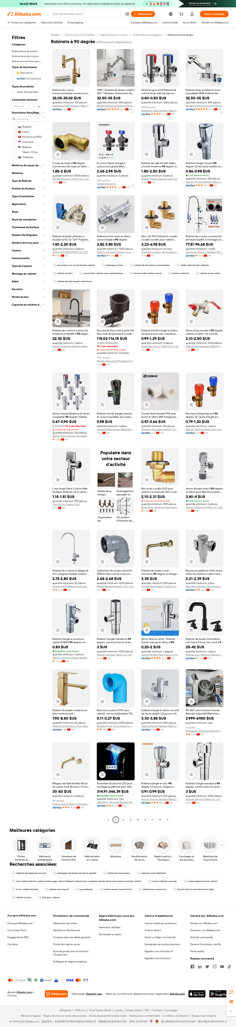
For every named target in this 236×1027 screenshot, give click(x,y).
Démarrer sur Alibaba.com (205, 930)
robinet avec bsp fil (59, 889)
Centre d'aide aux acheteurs (161, 923)
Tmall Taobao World (100, 1010)
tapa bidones (86, 889)
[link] (231, 992)
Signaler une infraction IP (159, 951)
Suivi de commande (201, 937)
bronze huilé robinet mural (147, 273)
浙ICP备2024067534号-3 (212, 1021)
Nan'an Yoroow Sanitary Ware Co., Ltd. (204, 181)
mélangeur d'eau (114, 265)
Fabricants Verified (109, 927)
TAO (146, 1010)
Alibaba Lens (24, 992)
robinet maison (23, 897)
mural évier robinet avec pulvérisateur (103, 273)
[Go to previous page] (108, 819)
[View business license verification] (151, 1021)
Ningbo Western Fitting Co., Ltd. (70, 178)
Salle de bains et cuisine (114, 34)
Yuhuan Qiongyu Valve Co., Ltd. (114, 654)
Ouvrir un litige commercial (160, 937)
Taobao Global (133, 1010)
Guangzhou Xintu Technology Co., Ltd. (160, 252)
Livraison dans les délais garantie (72, 937)
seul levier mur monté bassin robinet (76, 265)
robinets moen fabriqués (153, 873)
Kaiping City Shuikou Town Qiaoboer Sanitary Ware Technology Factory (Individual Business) (71, 726)
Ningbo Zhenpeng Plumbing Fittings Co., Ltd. (116, 361)
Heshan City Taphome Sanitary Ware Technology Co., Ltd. (204, 654)
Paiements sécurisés (65, 923)
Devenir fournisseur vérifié (205, 944)
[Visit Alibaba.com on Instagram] (214, 966)
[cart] (182, 14)
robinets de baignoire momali (31, 873)
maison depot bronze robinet (203, 881)
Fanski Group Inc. (107, 183)
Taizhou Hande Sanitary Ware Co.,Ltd (160, 726)
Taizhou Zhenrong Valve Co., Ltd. (204, 507)
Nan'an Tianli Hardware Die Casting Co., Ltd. (204, 429)
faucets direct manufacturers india (195, 889)
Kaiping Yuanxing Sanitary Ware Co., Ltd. (71, 346)
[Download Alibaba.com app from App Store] (197, 994)
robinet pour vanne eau (154, 889)
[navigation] (28, 427)
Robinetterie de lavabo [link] (180, 34)
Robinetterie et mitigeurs (147, 34)
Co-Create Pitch (16, 930)
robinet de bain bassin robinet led (74, 281)
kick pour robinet (51, 897)
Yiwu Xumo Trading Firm (66, 504)
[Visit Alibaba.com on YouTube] (222, 966)
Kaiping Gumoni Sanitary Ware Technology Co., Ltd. (71, 105)
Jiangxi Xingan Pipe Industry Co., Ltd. (160, 654)
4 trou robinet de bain (27, 889)
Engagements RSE (18, 937)
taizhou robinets (180, 273)
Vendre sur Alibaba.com (203, 923)
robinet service (65, 273)
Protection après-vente (66, 944)
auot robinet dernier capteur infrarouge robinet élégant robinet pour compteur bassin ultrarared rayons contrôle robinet (78, 881)
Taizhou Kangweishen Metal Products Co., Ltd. (204, 346)
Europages (171, 1010)
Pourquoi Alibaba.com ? (20, 923)
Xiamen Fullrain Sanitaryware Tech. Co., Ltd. (160, 178)
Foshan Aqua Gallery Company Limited (71, 804)
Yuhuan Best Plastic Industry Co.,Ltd (160, 586)
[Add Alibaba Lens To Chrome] (56, 994)
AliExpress (65, 1010)
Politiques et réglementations (70, 961)
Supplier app (94, 993)
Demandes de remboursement (162, 944)
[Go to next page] (167, 819)
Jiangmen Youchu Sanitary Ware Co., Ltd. (204, 252)
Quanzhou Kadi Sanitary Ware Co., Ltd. (160, 110)
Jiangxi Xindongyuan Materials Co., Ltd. (116, 429)
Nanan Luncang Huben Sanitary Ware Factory (71, 657)
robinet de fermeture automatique (152, 265)
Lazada (118, 1010)
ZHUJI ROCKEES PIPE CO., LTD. (70, 252)
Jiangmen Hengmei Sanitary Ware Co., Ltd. (116, 802)
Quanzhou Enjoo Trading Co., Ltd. (160, 346)
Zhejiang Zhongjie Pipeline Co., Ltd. (160, 429)
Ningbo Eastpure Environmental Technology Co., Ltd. (116, 105)
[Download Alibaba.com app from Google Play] (219, 994)
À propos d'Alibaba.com (21, 915)
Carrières (12, 944)
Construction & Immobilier (80, 34)
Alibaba (55, 34)
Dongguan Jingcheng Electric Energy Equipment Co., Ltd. (204, 730)
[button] (127, 14)
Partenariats (197, 951)
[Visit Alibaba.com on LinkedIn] (200, 966)
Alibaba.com (177, 993)
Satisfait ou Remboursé (66, 930)
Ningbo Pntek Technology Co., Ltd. (116, 726)
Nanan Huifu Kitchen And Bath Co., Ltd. (71, 436)
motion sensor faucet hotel (117, 889)
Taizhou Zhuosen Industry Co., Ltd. (116, 252)
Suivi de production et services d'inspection (70, 953)
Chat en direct (153, 930)
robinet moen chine (210, 273)
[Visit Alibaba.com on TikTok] (229, 966)
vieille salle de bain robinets (195, 265)
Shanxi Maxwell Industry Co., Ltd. (115, 586)
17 (160, 819)
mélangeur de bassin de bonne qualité (76, 873)
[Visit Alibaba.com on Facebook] (192, 966)
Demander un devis (110, 934)
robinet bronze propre (118, 873)
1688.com (80, 1010)
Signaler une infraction (157, 958)
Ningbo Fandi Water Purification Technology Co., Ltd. (71, 586)
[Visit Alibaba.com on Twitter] (207, 966)
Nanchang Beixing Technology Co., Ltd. (204, 586)
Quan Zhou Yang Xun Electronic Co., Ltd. (160, 507)
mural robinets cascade (164, 881)
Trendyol (157, 1010)
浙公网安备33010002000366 (178, 1021)
